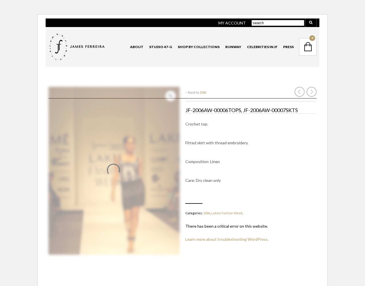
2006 (202, 92)
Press (288, 47)
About (136, 47)
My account (232, 22)
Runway (233, 47)
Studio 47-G (160, 47)
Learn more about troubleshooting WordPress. (227, 239)
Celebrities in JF (262, 47)
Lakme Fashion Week (227, 213)
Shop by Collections (199, 47)
